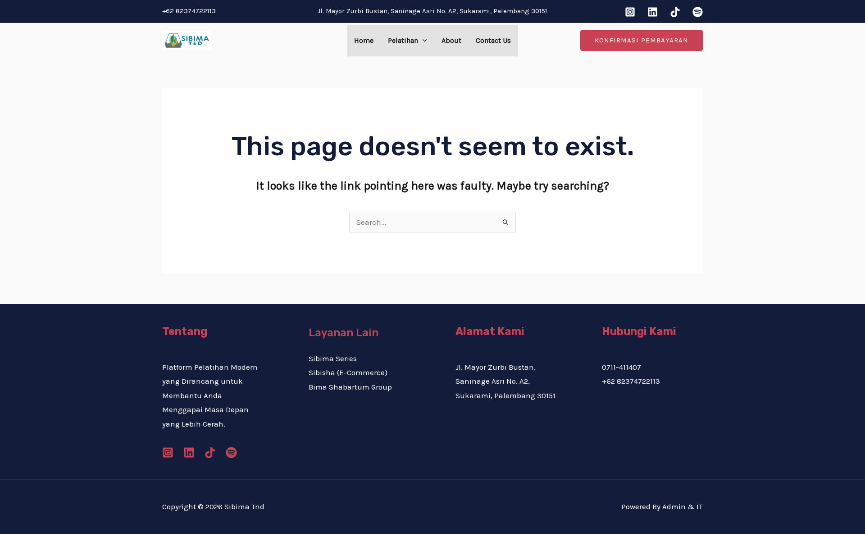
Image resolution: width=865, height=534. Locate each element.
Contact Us (493, 40)
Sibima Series (333, 358)
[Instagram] (630, 12)
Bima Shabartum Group (350, 386)
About (451, 40)
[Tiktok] (675, 12)
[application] (422, 40)
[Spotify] (697, 12)
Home (363, 40)
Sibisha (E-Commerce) (348, 372)
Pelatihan (403, 40)
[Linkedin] (652, 12)
